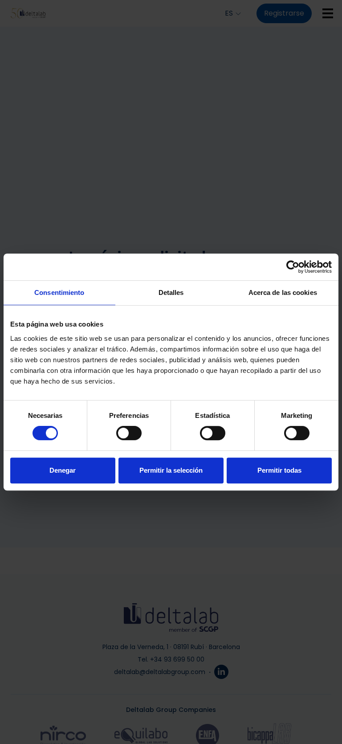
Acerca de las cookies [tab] (282, 292)
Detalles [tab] (171, 292)
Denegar (62, 470)
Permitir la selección (171, 470)
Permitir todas (279, 470)
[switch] (129, 433)
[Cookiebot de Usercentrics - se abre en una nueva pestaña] (293, 267)
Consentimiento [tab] (59, 292)
